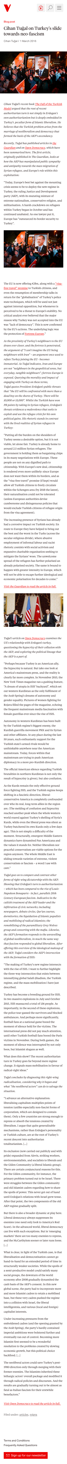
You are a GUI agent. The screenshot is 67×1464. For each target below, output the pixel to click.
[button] (41, 8)
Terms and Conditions (17, 1440)
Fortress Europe (34, 333)
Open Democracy (35, 147)
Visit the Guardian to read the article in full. (30, 586)
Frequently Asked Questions (20, 1445)
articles (23, 1414)
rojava (33, 1414)
